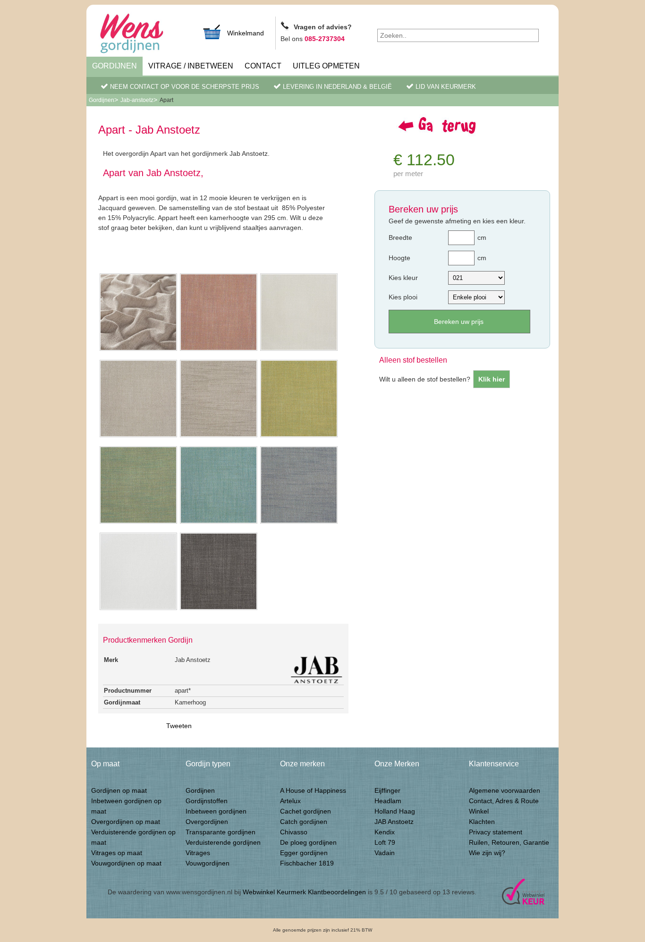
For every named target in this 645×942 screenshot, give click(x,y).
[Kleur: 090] (138, 609)
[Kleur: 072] (138, 436)
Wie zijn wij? (487, 853)
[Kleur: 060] (218, 350)
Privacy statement (495, 832)
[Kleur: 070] (299, 350)
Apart (166, 100)
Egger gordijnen (304, 853)
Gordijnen (114, 66)
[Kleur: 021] (218, 609)
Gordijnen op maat (119, 790)
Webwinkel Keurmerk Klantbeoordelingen (304, 892)
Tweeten (179, 726)
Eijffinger (387, 790)
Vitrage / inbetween (190, 66)
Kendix (384, 832)
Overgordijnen (207, 821)
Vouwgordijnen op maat (126, 863)
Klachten (482, 821)
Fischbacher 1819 (307, 863)
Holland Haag (394, 811)
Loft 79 (384, 842)
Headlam (387, 801)
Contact (263, 66)
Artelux (290, 801)
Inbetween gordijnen (216, 811)
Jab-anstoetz (136, 100)
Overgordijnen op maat (125, 821)
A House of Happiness (313, 790)
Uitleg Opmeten (326, 66)
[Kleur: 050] (299, 522)
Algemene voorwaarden (504, 790)
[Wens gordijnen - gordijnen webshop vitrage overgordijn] (143, 34)
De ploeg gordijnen (308, 842)
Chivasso (293, 832)
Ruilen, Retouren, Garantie (509, 842)
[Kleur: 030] (138, 522)
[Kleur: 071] (218, 436)
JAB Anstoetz (394, 821)
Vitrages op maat (116, 853)
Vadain (384, 853)
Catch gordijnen (303, 821)
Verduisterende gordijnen (223, 842)
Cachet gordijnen (305, 811)
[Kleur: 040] (299, 436)
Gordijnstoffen (207, 801)
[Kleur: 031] (218, 522)
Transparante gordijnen (220, 832)
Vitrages (198, 853)
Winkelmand (245, 33)
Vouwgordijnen (207, 863)
